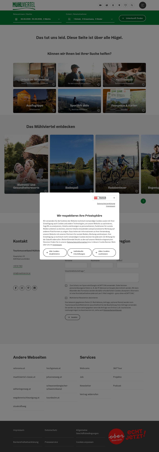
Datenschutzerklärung (106, 203)
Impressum (110, 206)
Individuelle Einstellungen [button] (79, 252)
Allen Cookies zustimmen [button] (104, 252)
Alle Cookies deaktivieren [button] (54, 252)
